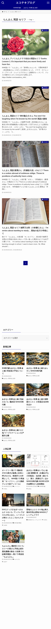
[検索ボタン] (3, 3)
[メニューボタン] (48, 3)
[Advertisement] (25, 298)
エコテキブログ (25, 3)
